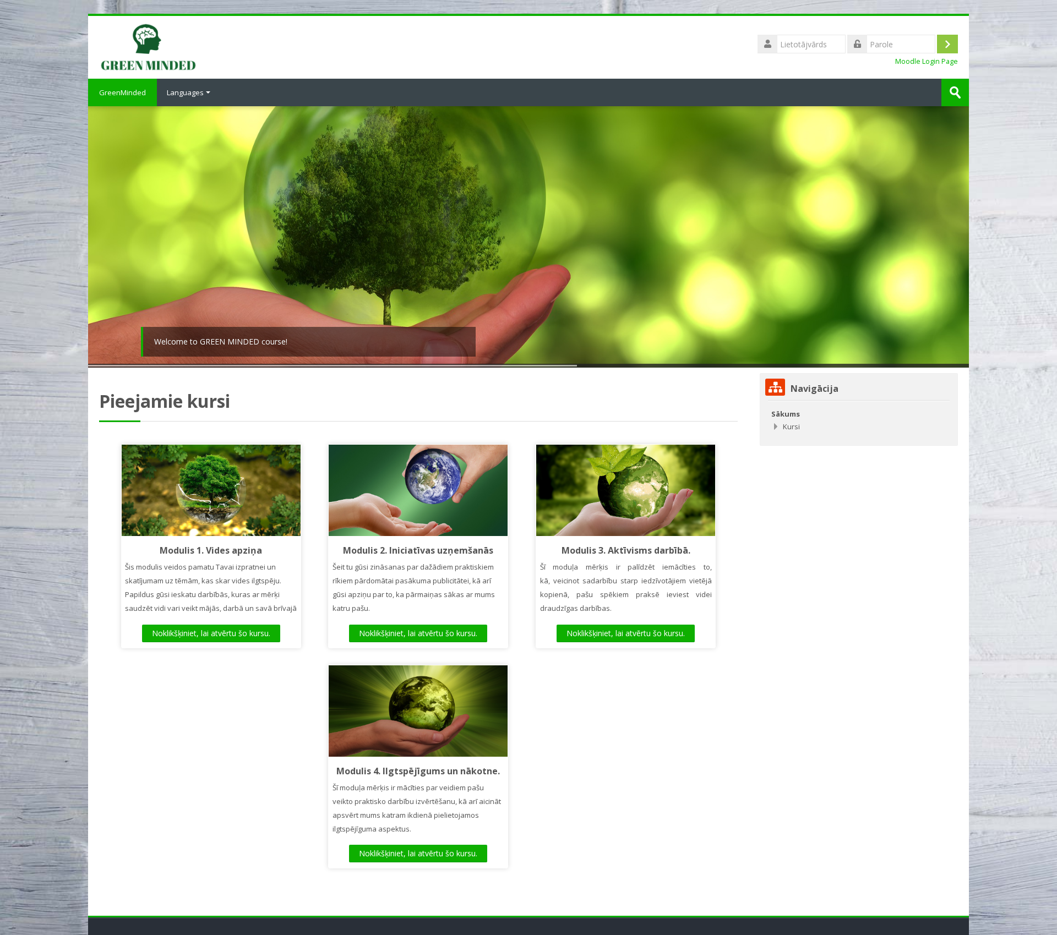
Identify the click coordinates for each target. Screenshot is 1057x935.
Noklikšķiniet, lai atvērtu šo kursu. (211, 633)
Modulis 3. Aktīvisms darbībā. (626, 550)
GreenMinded (122, 92)
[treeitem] (858, 420)
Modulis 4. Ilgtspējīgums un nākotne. (418, 771)
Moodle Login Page (926, 61)
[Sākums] (148, 46)
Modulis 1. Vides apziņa (211, 550)
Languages (185, 92)
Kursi (791, 426)
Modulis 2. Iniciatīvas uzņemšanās (418, 550)
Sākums (785, 414)
